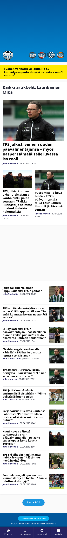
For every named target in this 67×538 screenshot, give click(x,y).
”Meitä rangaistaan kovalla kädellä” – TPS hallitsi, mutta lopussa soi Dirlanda (22, 352)
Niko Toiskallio (10, 294)
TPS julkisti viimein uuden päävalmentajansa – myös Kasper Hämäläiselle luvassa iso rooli (30, 151)
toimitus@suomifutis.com (34, 518)
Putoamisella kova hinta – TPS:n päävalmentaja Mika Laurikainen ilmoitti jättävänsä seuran (49, 201)
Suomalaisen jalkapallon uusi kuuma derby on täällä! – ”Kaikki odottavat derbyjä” (25, 478)
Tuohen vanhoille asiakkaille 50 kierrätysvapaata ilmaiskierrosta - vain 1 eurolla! (33, 72)
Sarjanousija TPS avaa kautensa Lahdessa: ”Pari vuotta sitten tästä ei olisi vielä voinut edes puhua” (24, 415)
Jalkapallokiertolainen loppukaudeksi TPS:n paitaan (22, 289)
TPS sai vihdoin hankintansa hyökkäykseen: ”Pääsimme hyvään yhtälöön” (22, 457)
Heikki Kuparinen (12, 358)
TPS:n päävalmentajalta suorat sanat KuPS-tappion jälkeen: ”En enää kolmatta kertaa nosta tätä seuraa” (25, 312)
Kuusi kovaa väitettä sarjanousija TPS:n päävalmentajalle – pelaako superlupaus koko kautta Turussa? (21, 437)
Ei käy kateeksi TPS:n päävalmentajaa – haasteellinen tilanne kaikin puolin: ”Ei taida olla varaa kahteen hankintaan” (24, 333)
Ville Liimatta (10, 379)
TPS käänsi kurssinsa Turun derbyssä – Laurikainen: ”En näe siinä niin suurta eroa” (24, 373)
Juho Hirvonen (10, 163)
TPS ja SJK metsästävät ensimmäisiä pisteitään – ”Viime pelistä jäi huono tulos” (24, 393)
